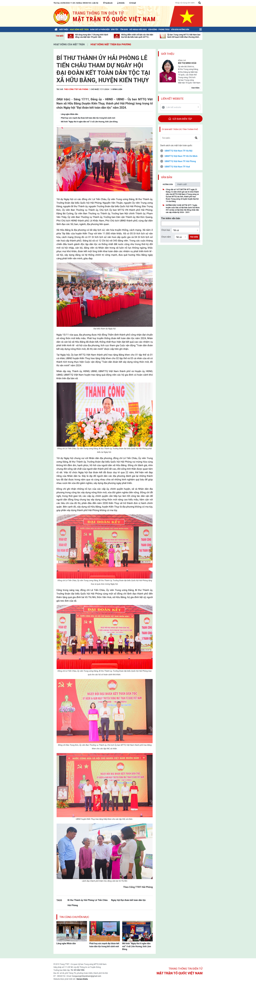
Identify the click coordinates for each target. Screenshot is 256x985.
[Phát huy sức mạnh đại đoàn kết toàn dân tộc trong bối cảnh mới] (104, 931)
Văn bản (166, 177)
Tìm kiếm (194, 237)
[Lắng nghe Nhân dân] (71, 931)
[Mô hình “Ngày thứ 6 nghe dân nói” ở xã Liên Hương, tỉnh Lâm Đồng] (137, 931)
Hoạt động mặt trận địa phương (111, 44)
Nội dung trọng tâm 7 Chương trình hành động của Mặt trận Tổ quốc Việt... (91, 36)
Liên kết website (172, 98)
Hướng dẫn (168, 184)
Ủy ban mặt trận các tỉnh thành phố (180, 129)
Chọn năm (166, 237)
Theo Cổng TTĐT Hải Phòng (76, 89)
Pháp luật (182, 184)
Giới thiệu (167, 53)
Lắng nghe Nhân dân (66, 943)
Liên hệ (95, 3)
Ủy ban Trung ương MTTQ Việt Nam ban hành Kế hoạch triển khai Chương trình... (183, 36)
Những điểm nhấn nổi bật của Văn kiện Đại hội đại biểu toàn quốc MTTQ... (137, 36)
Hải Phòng (73, 905)
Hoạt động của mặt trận (69, 44)
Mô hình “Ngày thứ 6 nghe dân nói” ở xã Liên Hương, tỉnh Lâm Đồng (136, 946)
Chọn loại (165, 230)
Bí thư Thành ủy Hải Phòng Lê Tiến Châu (88, 900)
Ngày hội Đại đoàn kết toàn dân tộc (128, 900)
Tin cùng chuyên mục (74, 917)
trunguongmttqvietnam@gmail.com (86, 976)
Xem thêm (195, 88)
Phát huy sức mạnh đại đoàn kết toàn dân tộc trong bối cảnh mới (104, 945)
